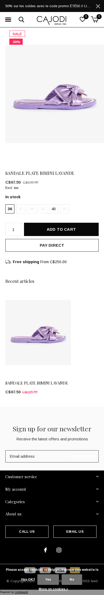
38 (32, 209)
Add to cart (61, 229)
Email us (74, 532)
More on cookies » (53, 589)
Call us (27, 532)
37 (21, 209)
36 (10, 209)
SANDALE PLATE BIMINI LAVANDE (36, 383)
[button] (8, 19)
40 (53, 209)
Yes (48, 579)
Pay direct (52, 245)
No (72, 579)
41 (64, 209)
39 (43, 209)
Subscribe (83, 456)
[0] (94, 19)
